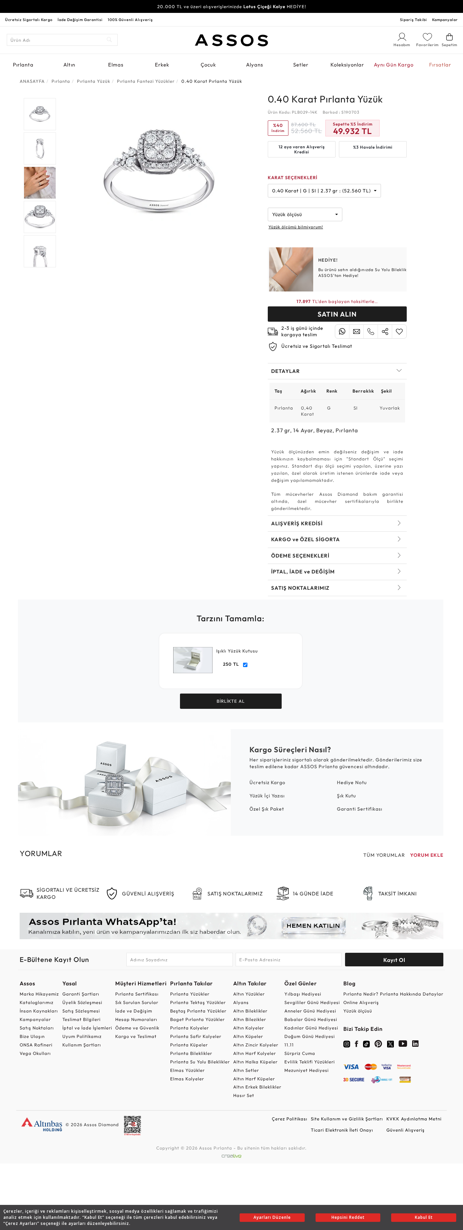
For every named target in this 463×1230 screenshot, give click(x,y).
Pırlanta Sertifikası (137, 994)
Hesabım (402, 45)
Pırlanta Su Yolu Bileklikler (200, 1061)
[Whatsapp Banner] (231, 926)
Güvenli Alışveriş (405, 1130)
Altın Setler (246, 1070)
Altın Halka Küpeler (255, 1061)
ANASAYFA (32, 81)
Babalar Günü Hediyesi (310, 1019)
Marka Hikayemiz (39, 994)
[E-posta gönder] (356, 331)
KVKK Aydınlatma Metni (414, 1118)
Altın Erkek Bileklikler (257, 1087)
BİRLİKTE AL (231, 701)
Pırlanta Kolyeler (189, 1027)
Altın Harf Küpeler (254, 1078)
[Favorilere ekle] (399, 331)
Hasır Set (243, 1095)
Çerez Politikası (289, 1118)
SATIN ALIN (337, 314)
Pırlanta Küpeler (189, 1044)
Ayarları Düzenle (272, 1217)
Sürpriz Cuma (299, 1053)
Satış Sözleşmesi (81, 1011)
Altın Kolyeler (248, 1027)
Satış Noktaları (37, 1027)
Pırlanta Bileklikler (191, 1053)
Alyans (254, 64)
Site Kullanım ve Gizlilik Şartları (347, 1118)
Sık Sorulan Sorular (136, 1002)
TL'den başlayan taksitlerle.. (337, 301)
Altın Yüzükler (249, 994)
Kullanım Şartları (81, 1044)
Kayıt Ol (394, 960)
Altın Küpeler (248, 1036)
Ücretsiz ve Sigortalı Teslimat (316, 346)
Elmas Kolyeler (187, 1078)
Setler (300, 64)
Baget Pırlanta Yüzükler (197, 1019)
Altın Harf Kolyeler (254, 1053)
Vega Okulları (35, 1053)
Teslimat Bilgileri (81, 1019)
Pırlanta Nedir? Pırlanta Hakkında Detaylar (393, 994)
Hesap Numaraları (136, 1019)
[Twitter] (390, 1043)
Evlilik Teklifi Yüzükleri (309, 1061)
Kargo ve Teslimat (136, 1036)
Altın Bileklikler (250, 1011)
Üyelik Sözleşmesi (82, 1002)
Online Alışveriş (361, 1002)
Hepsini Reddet (348, 1217)
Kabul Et (424, 1217)
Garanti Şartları (80, 994)
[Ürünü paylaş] (385, 331)
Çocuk (208, 64)
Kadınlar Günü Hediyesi (311, 1027)
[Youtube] (403, 1045)
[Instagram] (346, 1043)
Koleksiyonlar (347, 64)
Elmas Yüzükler (187, 1070)
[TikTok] (366, 1043)
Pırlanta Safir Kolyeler (195, 1036)
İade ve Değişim (133, 1011)
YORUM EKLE (426, 855)
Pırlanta (23, 64)
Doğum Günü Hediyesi (309, 1036)
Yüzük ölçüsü (357, 1011)
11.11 (289, 1044)
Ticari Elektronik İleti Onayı (342, 1130)
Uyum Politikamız (82, 1036)
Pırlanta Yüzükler (189, 994)
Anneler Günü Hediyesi (310, 1011)
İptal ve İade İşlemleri (87, 1027)
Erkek (162, 64)
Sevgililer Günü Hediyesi (312, 1002)
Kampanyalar (445, 19)
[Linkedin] (415, 1045)
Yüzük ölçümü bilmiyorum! (295, 226)
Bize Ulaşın (32, 1036)
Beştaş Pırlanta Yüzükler (198, 1011)
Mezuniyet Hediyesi (306, 1070)
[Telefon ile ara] (371, 331)
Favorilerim (427, 44)
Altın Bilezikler (249, 1019)
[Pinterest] (378, 1045)
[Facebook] (356, 1045)
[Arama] (110, 40)
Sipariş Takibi (413, 19)
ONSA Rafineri (36, 1044)
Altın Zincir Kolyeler (255, 1044)
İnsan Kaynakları (39, 1011)
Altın (69, 64)
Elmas (115, 64)
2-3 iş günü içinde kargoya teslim (302, 331)
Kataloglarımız (37, 1002)
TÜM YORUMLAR (384, 855)
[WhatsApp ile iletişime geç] (342, 331)
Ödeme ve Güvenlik (137, 1027)
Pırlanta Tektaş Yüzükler (198, 1002)
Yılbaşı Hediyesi (302, 994)
